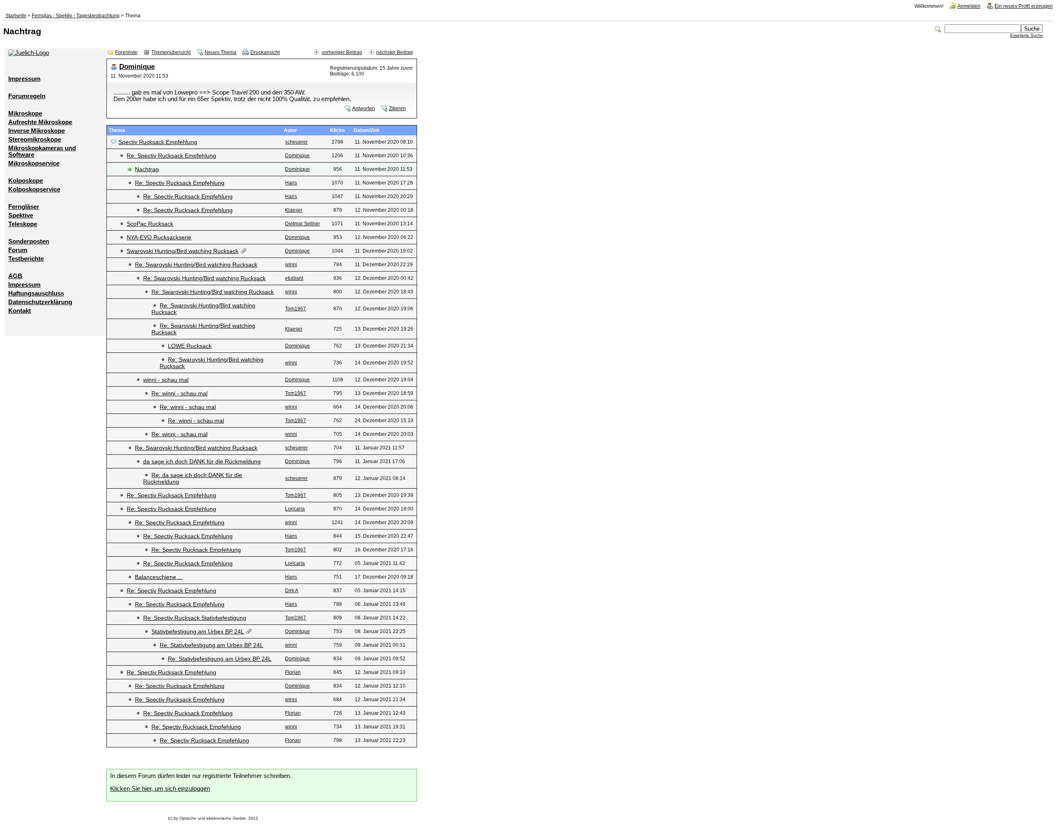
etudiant (294, 278)
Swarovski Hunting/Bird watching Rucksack (182, 251)
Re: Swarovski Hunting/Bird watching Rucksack (196, 264)
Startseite (15, 16)
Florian (293, 672)
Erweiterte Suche (1026, 35)
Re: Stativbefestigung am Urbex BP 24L (211, 645)
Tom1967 (295, 309)
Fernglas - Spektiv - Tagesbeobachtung (76, 16)
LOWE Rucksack (190, 346)
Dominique (137, 67)
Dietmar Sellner (302, 224)
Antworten (363, 108)
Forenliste (126, 52)
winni (291, 264)
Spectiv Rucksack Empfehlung (157, 142)
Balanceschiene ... (159, 577)
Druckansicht (265, 52)
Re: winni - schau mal (179, 393)
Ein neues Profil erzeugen (1024, 6)
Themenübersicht (171, 52)
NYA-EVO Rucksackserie (159, 237)
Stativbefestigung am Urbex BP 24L (197, 631)
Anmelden (969, 6)
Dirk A (291, 590)
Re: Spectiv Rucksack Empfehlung (171, 155)
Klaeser (293, 210)
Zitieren (397, 108)
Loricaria (295, 509)
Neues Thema (220, 52)
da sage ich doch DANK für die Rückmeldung (202, 461)
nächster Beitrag (394, 52)
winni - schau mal (166, 379)
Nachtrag (147, 169)
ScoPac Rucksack (150, 223)
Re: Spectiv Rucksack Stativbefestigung (194, 618)
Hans (291, 183)
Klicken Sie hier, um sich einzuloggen (160, 788)
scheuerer (296, 142)
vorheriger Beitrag (342, 52)
